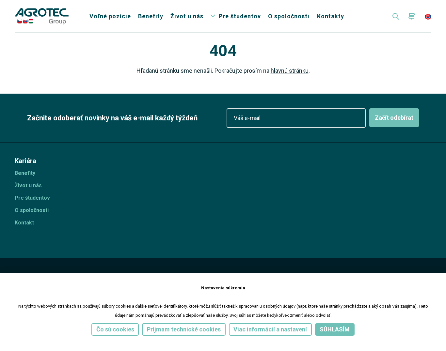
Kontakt (24, 223)
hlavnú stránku (290, 70)
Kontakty (330, 16)
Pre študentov (240, 16)
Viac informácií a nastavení (270, 329)
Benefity (150, 16)
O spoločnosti (289, 16)
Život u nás (186, 16)
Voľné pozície (110, 16)
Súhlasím (335, 329)
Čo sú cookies (115, 329)
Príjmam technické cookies (184, 329)
